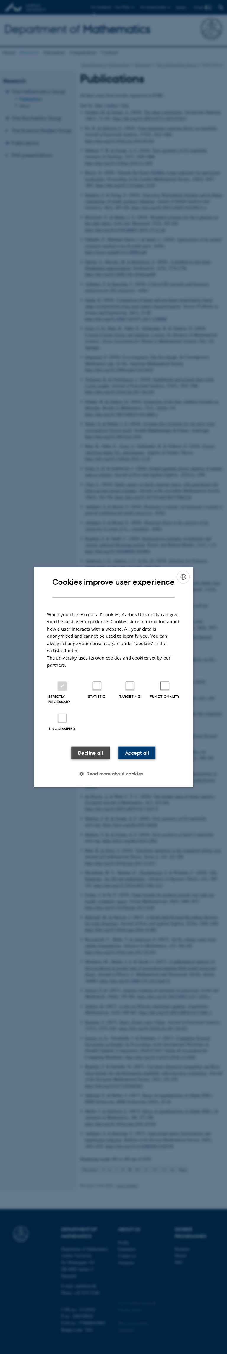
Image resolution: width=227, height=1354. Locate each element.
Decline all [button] (90, 753)
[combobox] (183, 577)
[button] (113, 773)
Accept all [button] (137, 753)
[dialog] (113, 677)
